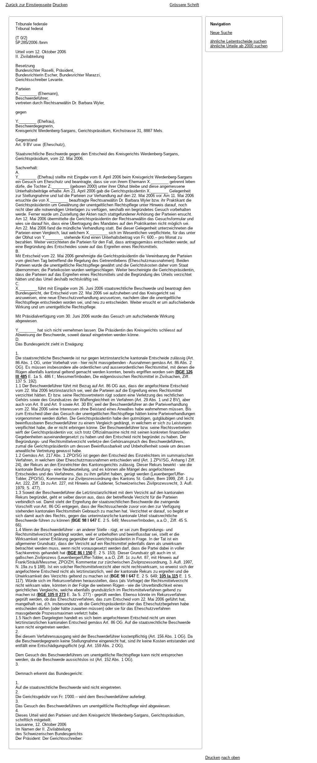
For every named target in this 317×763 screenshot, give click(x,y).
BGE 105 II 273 (52, 594)
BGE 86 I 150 (80, 553)
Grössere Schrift (184, 4)
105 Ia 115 (168, 576)
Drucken (60, 4)
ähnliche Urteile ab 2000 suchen (238, 46)
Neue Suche (221, 32)
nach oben (230, 757)
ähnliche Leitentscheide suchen (238, 41)
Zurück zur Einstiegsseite (28, 4)
